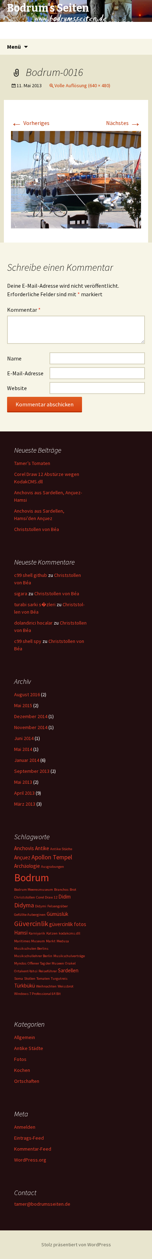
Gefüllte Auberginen (30, 914)
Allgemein (24, 1037)
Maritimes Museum (29, 941)
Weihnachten (46, 986)
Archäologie (27, 866)
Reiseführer (48, 971)
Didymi (40, 906)
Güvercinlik (31, 923)
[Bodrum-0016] (76, 179)
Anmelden (24, 1127)
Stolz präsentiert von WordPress (76, 1244)
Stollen (29, 978)
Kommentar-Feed (32, 1149)
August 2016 (27, 694)
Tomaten (43, 978)
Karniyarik (37, 933)
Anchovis (24, 848)
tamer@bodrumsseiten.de (42, 1204)
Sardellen (68, 970)
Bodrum (31, 877)
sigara (20, 593)
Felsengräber (57, 906)
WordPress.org (30, 1160)
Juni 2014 (24, 738)
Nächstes (123, 122)
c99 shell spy (27, 641)
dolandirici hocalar (33, 623)
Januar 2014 (26, 760)
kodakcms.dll (69, 933)
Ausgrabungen (52, 866)
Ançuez (22, 857)
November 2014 (30, 727)
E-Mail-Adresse (25, 373)
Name (14, 358)
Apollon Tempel (51, 857)
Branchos (61, 889)
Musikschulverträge (69, 956)
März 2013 (24, 804)
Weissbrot (66, 986)
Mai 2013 (23, 782)
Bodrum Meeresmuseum (33, 889)
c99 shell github (30, 575)
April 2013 (24, 793)
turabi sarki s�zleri (34, 604)
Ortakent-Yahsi (25, 971)
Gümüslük (57, 914)
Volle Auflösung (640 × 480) (82, 85)
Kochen (22, 1070)
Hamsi (21, 932)
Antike (42, 848)
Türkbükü (24, 985)
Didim (64, 896)
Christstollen (24, 897)
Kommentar (24, 309)
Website (17, 388)
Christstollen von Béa (36, 529)
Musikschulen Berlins (31, 948)
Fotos (20, 1059)
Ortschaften (26, 1081)
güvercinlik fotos (67, 924)
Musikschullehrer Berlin (33, 956)
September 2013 (31, 771)
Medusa (63, 941)
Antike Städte (61, 849)
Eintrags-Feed (29, 1138)
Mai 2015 (23, 705)
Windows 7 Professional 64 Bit (37, 993)
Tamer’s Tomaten (32, 463)
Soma (18, 978)
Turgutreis (59, 978)
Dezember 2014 (30, 716)
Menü (14, 46)
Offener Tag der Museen (46, 963)
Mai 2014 (23, 749)
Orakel (70, 963)
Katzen (52, 933)
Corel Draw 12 (46, 897)
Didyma (24, 905)
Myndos (20, 963)
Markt (50, 941)
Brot (73, 889)
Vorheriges (30, 122)
